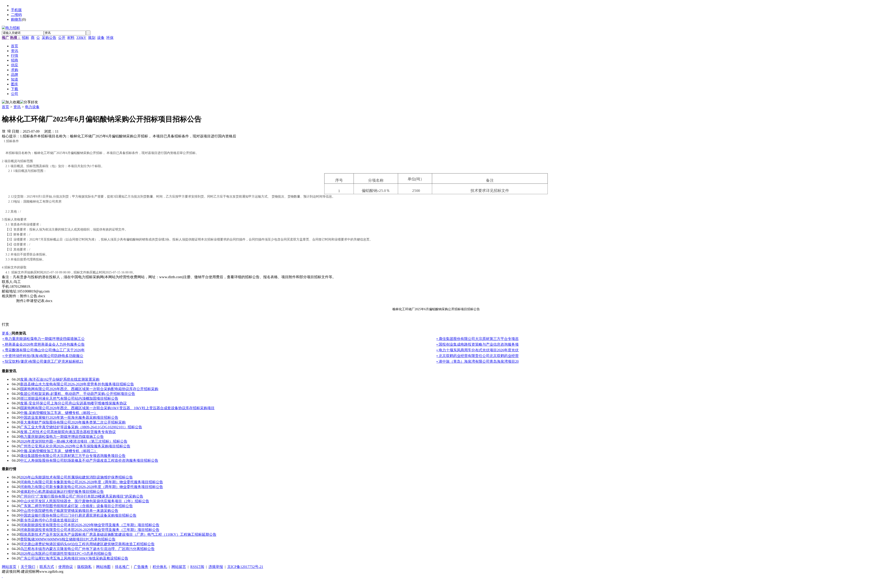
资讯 (17, 107)
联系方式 (47, 567)
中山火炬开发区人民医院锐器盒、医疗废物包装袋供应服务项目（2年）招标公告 (84, 501)
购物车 (16, 19)
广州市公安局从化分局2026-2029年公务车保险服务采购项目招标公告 (75, 446)
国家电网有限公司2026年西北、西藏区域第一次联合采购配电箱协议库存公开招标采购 (89, 389)
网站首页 (9, 567)
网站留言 (178, 567)
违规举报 (215, 567)
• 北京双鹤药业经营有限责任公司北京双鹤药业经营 (477, 356)
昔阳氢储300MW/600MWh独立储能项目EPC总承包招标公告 (68, 539)
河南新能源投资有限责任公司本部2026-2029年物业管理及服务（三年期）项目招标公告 (89, 525)
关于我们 (28, 567)
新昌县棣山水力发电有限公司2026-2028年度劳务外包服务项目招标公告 (77, 384)
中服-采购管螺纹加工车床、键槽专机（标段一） (59, 413)
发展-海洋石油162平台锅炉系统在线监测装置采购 (59, 379)
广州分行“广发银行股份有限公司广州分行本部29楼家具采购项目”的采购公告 (81, 496)
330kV (81, 38)
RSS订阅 (197, 567)
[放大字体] (3, 131)
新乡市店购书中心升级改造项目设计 (49, 520)
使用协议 (65, 567)
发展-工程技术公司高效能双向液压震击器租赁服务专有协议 (68, 432)
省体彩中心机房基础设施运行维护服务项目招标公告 (62, 491)
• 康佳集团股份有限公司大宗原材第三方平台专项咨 (477, 339)
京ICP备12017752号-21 (245, 567)
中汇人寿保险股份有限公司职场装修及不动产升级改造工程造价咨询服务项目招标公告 (89, 460)
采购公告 (49, 38)
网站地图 (103, 567)
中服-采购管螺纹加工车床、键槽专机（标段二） (59, 451)
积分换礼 (160, 567)
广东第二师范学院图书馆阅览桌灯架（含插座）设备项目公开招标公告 (76, 506)
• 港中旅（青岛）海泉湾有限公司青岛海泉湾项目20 (477, 361)
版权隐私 (84, 567)
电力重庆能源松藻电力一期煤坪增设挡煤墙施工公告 (62, 437)
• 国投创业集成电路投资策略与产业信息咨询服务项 (477, 344)
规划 (91, 38)
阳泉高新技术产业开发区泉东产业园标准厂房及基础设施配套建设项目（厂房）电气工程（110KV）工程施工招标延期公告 (118, 534)
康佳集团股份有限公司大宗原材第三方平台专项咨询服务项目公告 (73, 456)
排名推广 (122, 567)
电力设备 (32, 107)
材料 (70, 38)
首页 (5, 107)
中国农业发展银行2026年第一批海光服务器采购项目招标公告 (69, 417)
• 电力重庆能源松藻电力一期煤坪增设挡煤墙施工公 (43, 339)
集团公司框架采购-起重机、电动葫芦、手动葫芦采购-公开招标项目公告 (77, 394)
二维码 (16, 15)
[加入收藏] (11, 102)
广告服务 (141, 567)
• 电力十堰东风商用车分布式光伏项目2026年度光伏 (477, 350)
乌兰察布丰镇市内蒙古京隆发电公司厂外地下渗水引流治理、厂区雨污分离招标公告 (87, 549)
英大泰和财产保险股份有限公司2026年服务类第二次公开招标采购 (73, 422)
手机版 (16, 10)
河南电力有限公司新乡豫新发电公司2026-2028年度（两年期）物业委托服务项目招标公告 (91, 482)
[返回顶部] (2, 576)
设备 (100, 38)
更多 (7, 333)
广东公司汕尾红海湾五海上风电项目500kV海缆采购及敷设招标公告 (74, 558)
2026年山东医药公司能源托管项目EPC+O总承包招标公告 (66, 553)
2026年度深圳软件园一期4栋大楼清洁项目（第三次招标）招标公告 (73, 441)
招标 (25, 38)
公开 (61, 38)
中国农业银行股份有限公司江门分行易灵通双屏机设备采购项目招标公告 (78, 515)
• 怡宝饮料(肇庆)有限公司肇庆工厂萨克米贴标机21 (42, 361)
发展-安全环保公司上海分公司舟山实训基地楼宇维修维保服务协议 (73, 403)
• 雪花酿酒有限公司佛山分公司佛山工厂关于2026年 (43, 350)
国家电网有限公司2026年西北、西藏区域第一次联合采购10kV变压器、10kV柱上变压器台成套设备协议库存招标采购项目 (117, 408)
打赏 (5, 324)
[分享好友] (29, 102)
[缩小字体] (9, 131)
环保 (110, 38)
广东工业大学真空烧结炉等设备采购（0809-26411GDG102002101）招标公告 (81, 427)
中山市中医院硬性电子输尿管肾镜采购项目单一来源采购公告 (69, 511)
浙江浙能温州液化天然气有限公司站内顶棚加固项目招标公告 (69, 398)
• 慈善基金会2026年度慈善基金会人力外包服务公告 (43, 344)
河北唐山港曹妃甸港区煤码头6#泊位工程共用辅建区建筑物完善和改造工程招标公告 (87, 544)
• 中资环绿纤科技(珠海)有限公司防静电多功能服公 (42, 356)
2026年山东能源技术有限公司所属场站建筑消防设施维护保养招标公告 (76, 477)
